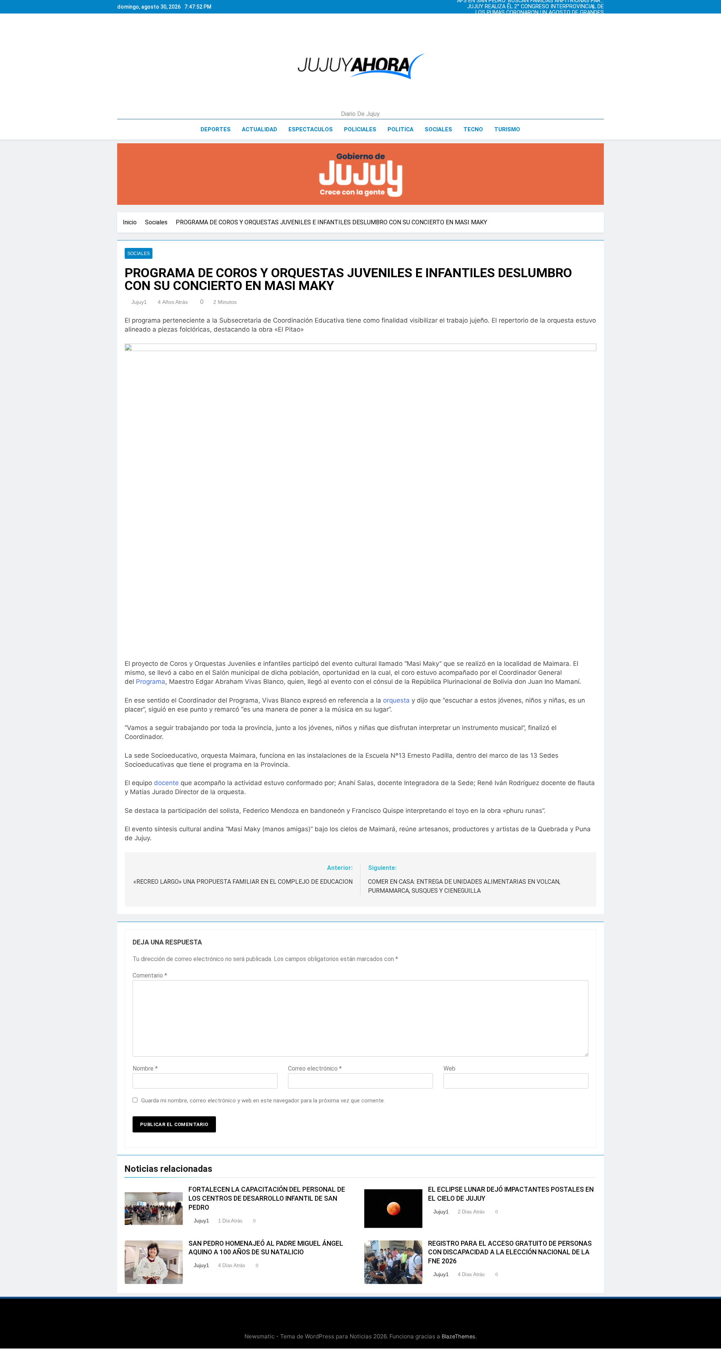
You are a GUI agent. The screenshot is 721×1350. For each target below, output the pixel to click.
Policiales (360, 129)
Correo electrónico (315, 1068)
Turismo (507, 129)
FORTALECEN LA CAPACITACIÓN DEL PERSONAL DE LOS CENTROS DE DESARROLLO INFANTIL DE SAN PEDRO (267, 1198)
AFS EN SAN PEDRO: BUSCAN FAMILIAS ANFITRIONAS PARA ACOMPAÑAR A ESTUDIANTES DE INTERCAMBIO (530, 25)
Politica (400, 129)
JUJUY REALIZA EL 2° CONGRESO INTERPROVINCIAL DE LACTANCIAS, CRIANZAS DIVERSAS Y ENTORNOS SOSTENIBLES (535, 7)
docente (166, 783)
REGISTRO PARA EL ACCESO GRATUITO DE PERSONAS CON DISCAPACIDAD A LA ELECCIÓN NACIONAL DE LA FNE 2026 (510, 1252)
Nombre (145, 1068)
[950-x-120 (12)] (360, 174)
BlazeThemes (458, 1336)
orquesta (396, 700)
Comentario (150, 975)
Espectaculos (310, 129)
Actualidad (259, 129)
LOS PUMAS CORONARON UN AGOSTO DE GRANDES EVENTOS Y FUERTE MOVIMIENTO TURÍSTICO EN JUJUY (534, 13)
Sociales (438, 129)
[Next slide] (600, 5)
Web (449, 1068)
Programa (150, 681)
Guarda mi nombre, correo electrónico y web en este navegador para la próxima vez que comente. (263, 1100)
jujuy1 (139, 302)
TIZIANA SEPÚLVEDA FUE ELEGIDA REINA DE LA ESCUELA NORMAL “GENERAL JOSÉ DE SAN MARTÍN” (534, 19)
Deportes (216, 129)
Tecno (473, 129)
